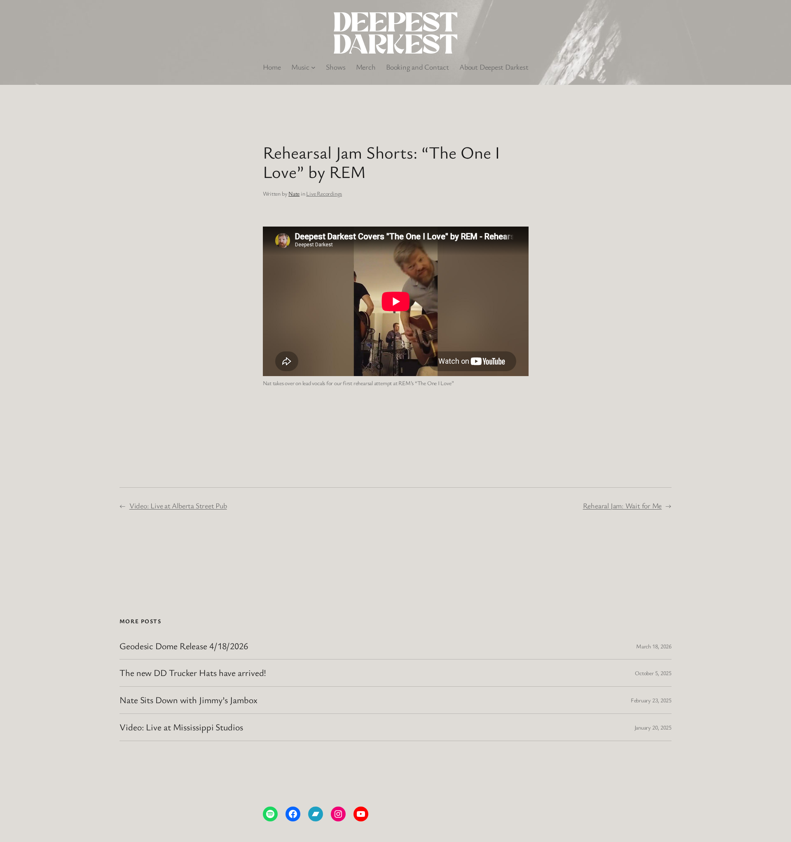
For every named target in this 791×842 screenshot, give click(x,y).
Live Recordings (324, 193)
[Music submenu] (313, 67)
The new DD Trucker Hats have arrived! (192, 673)
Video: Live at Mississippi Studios (181, 727)
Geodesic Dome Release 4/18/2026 (183, 646)
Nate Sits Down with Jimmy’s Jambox (188, 700)
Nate (294, 193)
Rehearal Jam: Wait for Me (622, 505)
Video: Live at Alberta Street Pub (178, 505)
